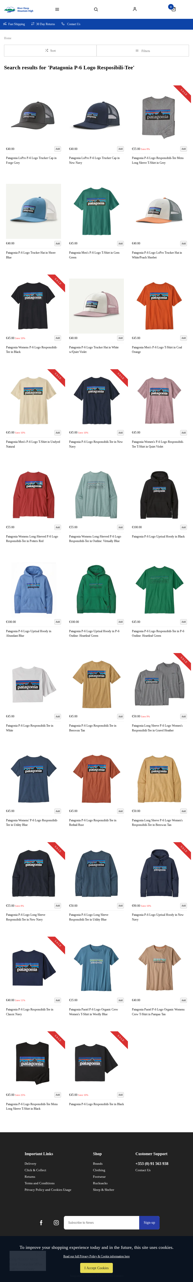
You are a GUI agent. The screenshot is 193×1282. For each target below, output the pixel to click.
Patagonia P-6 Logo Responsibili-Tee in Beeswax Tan (92, 728)
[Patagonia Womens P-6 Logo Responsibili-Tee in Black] (33, 306)
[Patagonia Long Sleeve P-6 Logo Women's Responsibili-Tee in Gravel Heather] (159, 684)
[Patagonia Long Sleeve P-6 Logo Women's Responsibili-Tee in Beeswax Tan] (159, 779)
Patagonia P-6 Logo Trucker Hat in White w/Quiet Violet (94, 350)
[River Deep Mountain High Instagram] (56, 1222)
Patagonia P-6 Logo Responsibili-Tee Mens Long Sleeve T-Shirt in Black (32, 1106)
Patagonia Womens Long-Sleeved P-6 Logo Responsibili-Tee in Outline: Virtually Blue (95, 539)
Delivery (30, 1163)
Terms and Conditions (40, 1183)
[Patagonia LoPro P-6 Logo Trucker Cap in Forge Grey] (33, 116)
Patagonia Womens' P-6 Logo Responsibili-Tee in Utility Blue (32, 823)
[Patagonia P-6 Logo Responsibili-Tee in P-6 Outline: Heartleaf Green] (159, 589)
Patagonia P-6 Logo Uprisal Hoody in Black (158, 536)
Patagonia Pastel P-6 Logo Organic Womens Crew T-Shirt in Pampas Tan (158, 1012)
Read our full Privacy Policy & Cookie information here (96, 1256)
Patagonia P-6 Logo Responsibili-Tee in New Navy (96, 444)
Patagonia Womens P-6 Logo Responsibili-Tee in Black (31, 350)
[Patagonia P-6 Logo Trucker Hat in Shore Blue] (33, 211)
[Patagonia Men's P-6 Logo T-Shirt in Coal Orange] (159, 306)
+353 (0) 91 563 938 (151, 1163)
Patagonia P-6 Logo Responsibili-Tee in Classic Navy (29, 1012)
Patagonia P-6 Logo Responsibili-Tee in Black (96, 1104)
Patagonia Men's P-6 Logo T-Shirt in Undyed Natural (33, 444)
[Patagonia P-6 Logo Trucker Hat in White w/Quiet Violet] (96, 306)
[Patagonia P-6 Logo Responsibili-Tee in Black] (96, 1062)
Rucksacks (100, 1183)
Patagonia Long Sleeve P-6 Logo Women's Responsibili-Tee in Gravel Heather (157, 728)
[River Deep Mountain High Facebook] (41, 1222)
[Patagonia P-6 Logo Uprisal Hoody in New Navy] (159, 873)
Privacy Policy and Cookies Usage (48, 1190)
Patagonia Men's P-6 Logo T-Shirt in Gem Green (94, 255)
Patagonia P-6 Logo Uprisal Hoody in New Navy (158, 917)
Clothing (99, 1170)
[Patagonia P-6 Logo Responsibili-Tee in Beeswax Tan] (96, 684)
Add (58, 148)
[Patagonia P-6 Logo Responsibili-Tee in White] (33, 684)
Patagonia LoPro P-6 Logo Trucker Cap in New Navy (94, 160)
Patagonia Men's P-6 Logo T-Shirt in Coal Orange (157, 350)
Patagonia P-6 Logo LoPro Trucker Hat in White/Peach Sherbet (157, 255)
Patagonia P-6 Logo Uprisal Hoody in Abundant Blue (28, 633)
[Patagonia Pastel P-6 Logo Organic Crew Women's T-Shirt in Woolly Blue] (96, 968)
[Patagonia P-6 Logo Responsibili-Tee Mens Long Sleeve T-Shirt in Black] (33, 1062)
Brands (98, 1163)
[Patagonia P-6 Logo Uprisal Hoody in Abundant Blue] (33, 589)
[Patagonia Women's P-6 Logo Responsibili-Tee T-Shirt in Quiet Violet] (159, 400)
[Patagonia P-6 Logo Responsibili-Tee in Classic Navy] (33, 968)
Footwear (99, 1177)
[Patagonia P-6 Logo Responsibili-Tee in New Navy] (96, 400)
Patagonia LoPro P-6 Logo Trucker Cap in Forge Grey (31, 160)
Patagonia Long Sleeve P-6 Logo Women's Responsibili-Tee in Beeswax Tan (157, 823)
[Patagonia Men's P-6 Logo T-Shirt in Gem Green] (96, 211)
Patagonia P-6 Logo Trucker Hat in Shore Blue (31, 255)
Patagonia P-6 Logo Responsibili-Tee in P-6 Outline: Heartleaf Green (158, 633)
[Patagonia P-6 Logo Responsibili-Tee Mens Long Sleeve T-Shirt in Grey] (159, 116)
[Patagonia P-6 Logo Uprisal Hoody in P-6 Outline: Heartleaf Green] (96, 589)
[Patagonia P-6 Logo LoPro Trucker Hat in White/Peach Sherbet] (159, 211)
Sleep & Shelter (103, 1190)
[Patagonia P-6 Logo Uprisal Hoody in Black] (159, 495)
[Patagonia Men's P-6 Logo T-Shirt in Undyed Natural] (33, 400)
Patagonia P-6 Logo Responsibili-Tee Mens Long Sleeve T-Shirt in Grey (158, 160)
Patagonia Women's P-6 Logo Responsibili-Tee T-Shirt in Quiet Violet (158, 444)
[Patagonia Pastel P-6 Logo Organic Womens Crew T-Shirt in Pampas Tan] (159, 968)
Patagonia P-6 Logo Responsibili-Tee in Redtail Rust (92, 823)
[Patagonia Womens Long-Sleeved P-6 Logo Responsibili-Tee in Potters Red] (33, 495)
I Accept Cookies (96, 1268)
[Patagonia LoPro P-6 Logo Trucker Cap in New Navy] (96, 116)
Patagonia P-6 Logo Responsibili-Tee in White (29, 728)
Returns (30, 1177)
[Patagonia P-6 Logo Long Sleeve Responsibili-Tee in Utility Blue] (96, 873)
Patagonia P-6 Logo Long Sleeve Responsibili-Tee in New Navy (25, 917)
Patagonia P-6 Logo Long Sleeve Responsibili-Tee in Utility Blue (88, 917)
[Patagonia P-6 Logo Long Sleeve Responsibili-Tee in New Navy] (33, 873)
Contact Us (143, 1170)
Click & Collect (35, 1170)
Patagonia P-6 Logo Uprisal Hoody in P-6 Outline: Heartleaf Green (94, 633)
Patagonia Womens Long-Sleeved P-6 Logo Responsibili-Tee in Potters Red (32, 539)
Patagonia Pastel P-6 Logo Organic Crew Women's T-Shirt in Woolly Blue (93, 1012)
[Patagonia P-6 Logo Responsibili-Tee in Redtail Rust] (96, 779)
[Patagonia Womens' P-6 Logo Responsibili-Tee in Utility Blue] (33, 779)
